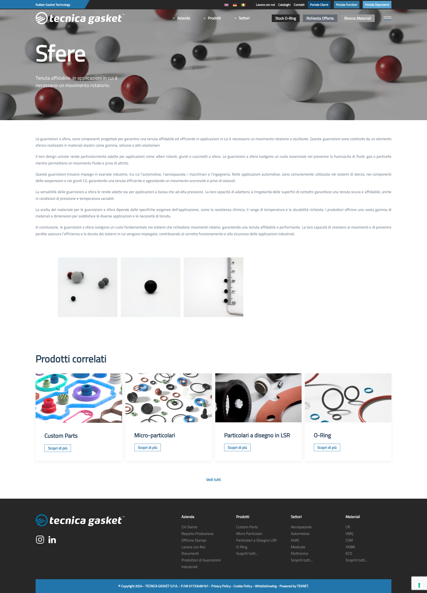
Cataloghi (284, 5)
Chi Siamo (189, 526)
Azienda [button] (183, 18)
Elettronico (299, 553)
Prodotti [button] (214, 18)
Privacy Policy (221, 586)
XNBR (350, 546)
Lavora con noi (265, 5)
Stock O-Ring (285, 18)
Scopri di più (57, 448)
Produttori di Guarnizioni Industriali (201, 563)
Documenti (190, 553)
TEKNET (302, 586)
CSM (349, 540)
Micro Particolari (249, 533)
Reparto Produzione (197, 533)
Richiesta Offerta (320, 18)
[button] (387, 18)
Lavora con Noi (193, 546)
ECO (349, 553)
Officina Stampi (193, 540)
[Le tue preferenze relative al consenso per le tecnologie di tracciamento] (419, 585)
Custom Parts (247, 526)
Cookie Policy (243, 586)
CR (348, 526)
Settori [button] (244, 18)
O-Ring (241, 546)
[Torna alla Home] (80, 18)
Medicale (298, 546)
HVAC (295, 540)
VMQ (349, 533)
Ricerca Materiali (357, 18)
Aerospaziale (301, 526)
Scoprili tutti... (247, 553)
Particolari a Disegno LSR (256, 540)
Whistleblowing (266, 586)
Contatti (299, 5)
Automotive (300, 533)
